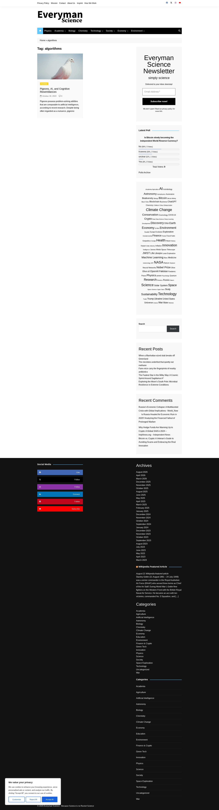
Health (161, 240)
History (173, 241)
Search (142, 324)
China (161, 205)
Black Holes (145, 202)
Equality (146, 232)
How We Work (90, 3)
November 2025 (143, 485)
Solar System (161, 285)
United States (169, 299)
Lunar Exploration (169, 253)
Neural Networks (149, 268)
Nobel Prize (164, 267)
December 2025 (143, 482)
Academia (59, 31)
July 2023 (140, 547)
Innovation (169, 245)
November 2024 (143, 518)
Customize (16, 799)
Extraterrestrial (147, 236)
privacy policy (167, 109)
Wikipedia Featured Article (153, 566)
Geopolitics (147, 241)
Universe (148, 302)
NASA (158, 262)
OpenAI (154, 271)
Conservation (150, 214)
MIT (152, 263)
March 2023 (141, 560)
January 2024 (142, 527)
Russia (166, 280)
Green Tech (141, 647)
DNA (166, 223)
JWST (146, 253)
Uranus (155, 303)
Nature (166, 263)
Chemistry (83, 31)
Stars (163, 289)
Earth (172, 223)
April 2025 (140, 501)
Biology (72, 31)
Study (167, 289)
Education (140, 637)
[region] (33, 791)
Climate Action (167, 205)
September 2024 (143, 524)
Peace (143, 276)
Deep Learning (169, 219)
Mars (166, 258)
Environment (136, 31)
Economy (122, 31)
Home (42, 40)
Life (152, 253)
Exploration (168, 232)
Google (153, 241)
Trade (145, 299)
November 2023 (143, 534)
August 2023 (142, 544)
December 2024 (143, 514)
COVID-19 (172, 215)
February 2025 (142, 508)
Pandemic (172, 271)
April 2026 (140, 475)
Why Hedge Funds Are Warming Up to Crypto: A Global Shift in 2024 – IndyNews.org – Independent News (156, 431)
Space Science (152, 289)
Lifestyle (158, 253)
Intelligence (146, 249)
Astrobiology (167, 189)
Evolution (159, 232)
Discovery (157, 223)
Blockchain (154, 202)
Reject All (33, 799)
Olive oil (146, 271)
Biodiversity (147, 198)
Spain (159, 289)
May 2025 (140, 498)
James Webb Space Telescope (162, 250)
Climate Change (159, 210)
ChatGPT (172, 201)
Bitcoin (163, 197)
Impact (143, 246)
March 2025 (141, 504)
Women (171, 303)
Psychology (165, 275)
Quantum (173, 276)
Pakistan (163, 271)
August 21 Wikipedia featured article (152, 574)
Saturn (172, 280)
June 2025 (141, 495)
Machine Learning (152, 257)
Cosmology (163, 215)
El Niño (157, 228)
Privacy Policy (43, 3)
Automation (170, 194)
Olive (173, 268)
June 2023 (141, 550)
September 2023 (143, 540)
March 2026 (141, 479)
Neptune (172, 263)
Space (172, 285)
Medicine (172, 258)
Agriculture (155, 189)
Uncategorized (142, 669)
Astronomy (150, 193)
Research (150, 279)
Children (156, 205)
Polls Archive (144, 172)
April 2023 (140, 557)
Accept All (49, 799)
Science (44, 84)
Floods (164, 236)
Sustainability (149, 294)
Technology (96, 31)
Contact (62, 3)
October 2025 (142, 488)
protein (159, 276)
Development (146, 223)
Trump (150, 298)
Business (163, 202)
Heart (168, 241)
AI (161, 188)
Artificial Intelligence (145, 617)
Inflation (158, 246)
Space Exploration (144, 663)
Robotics (160, 280)
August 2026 (142, 472)
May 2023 (140, 553)
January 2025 (142, 511)
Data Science (160, 219)
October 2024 (142, 521)
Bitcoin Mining (171, 198)
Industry (152, 246)
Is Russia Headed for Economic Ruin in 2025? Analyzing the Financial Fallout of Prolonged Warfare (158, 418)
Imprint (80, 3)
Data (153, 219)
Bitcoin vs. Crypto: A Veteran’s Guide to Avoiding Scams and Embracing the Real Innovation (157, 442)
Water (165, 303)
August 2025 (142, 492)
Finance (156, 235)
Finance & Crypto (144, 643)
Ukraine (158, 298)
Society (109, 31)
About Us (71, 3)
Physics (47, 31)
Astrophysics (161, 194)
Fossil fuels (171, 236)
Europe (152, 232)
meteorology (147, 263)
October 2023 (142, 537)
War (160, 302)
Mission (54, 3)
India (147, 246)
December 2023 (143, 531)
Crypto (148, 218)
